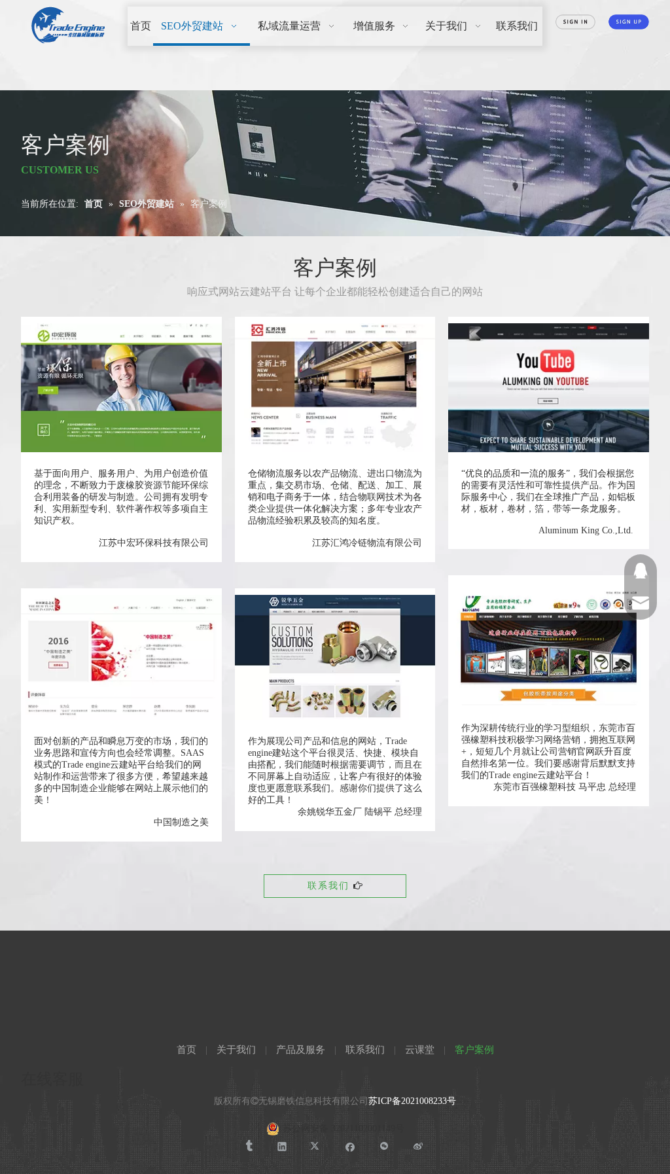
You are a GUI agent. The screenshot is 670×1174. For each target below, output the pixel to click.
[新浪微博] (418, 1146)
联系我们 (330, 886)
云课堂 (419, 1049)
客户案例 (474, 1049)
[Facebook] (350, 1146)
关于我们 (236, 1049)
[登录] (575, 21)
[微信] (384, 1146)
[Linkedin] (282, 1146)
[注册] (628, 21)
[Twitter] (316, 1146)
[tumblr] (248, 1146)
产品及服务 (300, 1049)
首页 (186, 1049)
